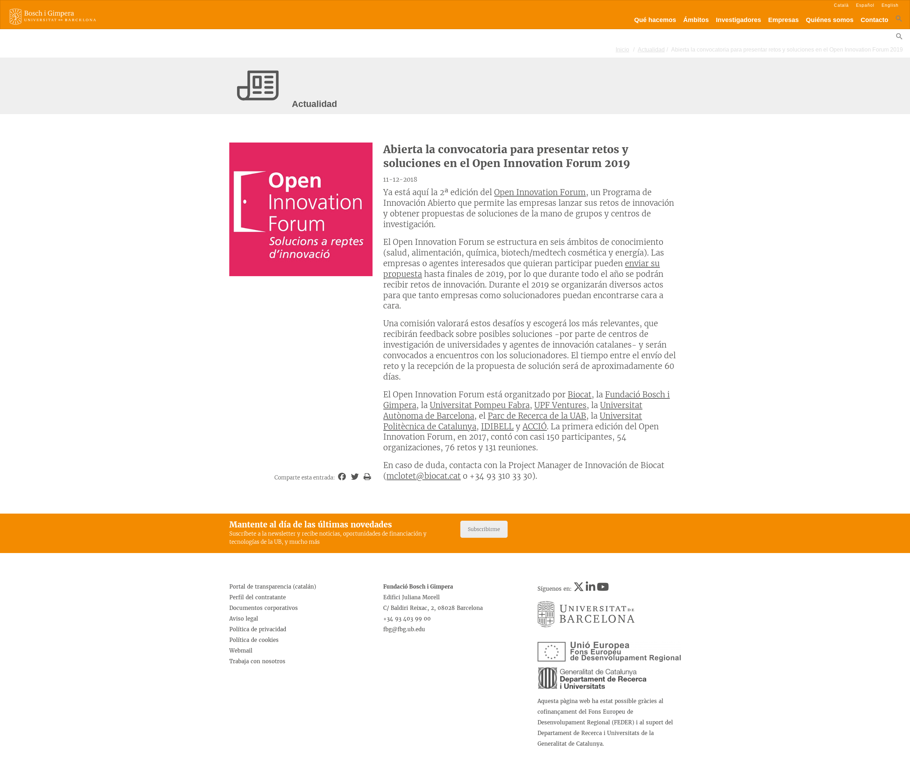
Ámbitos (696, 19)
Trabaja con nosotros (257, 661)
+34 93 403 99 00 (407, 618)
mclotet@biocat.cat (423, 476)
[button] (899, 20)
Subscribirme (484, 529)
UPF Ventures (560, 405)
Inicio (622, 50)
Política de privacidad (257, 629)
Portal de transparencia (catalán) (272, 586)
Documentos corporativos (263, 608)
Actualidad (651, 50)
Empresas (783, 19)
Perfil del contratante (257, 597)
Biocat (580, 394)
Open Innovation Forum (540, 192)
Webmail (240, 650)
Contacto (874, 19)
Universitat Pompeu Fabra (480, 405)
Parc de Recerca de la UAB (537, 416)
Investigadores (738, 19)
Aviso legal (243, 618)
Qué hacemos (655, 19)
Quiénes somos (829, 19)
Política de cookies (254, 640)
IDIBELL (497, 426)
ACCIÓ (535, 426)
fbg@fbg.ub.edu (404, 629)
